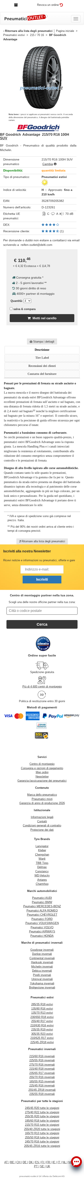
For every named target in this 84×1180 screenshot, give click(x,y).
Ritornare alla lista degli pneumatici (29, 31)
